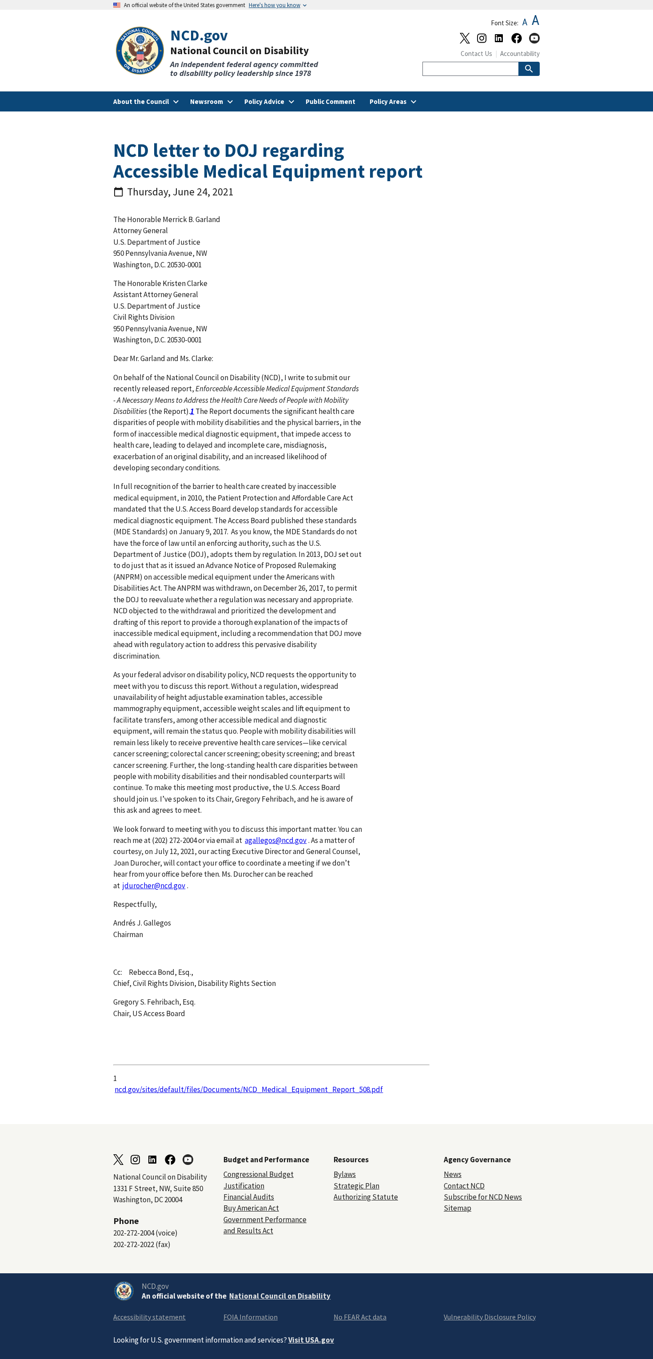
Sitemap (457, 1208)
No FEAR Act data (360, 1316)
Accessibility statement (149, 1316)
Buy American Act (251, 1208)
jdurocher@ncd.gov (154, 885)
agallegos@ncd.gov (276, 840)
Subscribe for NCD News (483, 1197)
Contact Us (476, 53)
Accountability (520, 53)
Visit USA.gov (311, 1340)
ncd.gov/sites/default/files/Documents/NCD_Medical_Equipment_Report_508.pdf (249, 1089)
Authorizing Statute (366, 1197)
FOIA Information (250, 1316)
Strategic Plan (356, 1186)
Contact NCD (464, 1186)
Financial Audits (248, 1197)
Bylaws (345, 1174)
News (453, 1174)
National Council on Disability (279, 1296)
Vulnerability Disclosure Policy (490, 1316)
